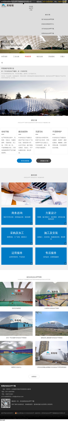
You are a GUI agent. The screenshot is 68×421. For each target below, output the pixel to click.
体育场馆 (4, 56)
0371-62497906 (9, 391)
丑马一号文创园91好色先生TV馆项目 (16, 338)
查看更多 (34, 376)
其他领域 (51, 56)
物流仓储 (40, 56)
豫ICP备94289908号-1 (7, 413)
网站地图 (2, 420)
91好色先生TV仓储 (10, 416)
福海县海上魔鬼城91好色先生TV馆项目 (52, 338)
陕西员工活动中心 (16, 367)
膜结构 (55, 416)
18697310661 (9, 394)
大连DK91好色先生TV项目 (51, 308)
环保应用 (28, 56)
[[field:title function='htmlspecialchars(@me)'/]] (16, 294)
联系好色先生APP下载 (48, 33)
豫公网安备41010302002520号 (25, 413)
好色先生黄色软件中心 (48, 24)
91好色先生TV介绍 (31, 8)
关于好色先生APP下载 (48, 28)
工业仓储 (16, 56)
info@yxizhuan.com (17, 396)
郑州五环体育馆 (16, 308)
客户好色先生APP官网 (48, 19)
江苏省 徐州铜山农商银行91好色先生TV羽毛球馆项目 (51, 367)
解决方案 (47, 14)
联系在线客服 (25, 161)
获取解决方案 (44, 161)
